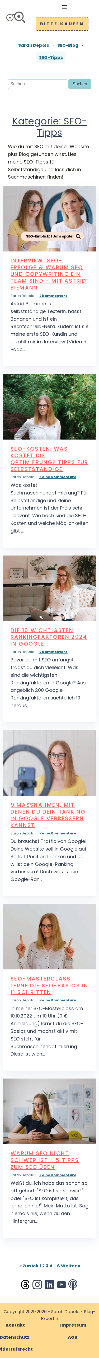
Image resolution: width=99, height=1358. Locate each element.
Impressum (73, 1325)
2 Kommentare (53, 295)
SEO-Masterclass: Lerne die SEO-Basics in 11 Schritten (49, 985)
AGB (72, 1337)
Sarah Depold (34, 45)
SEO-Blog (67, 45)
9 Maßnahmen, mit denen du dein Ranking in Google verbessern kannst (48, 815)
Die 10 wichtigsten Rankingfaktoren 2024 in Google (49, 637)
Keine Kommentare (57, 477)
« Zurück (29, 1266)
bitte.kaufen (62, 24)
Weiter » (70, 1266)
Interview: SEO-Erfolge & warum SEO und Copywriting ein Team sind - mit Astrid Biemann (49, 274)
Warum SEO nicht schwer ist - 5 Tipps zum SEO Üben (45, 1160)
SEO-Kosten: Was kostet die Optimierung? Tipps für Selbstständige (49, 459)
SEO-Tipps (51, 57)
